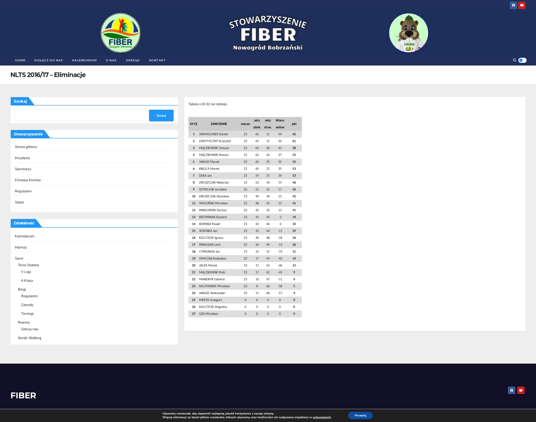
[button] (514, 60)
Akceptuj (360, 415)
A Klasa (27, 280)
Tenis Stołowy (28, 265)
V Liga (26, 272)
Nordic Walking (29, 338)
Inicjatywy (22, 158)
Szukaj (20, 101)
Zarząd (133, 60)
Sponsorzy (23, 169)
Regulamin (23, 191)
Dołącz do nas (48, 60)
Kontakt (157, 60)
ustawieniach (322, 417)
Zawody (27, 305)
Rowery (24, 322)
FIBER (23, 395)
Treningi (27, 313)
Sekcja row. (30, 329)
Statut (19, 202)
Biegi (22, 289)
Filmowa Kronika (28, 180)
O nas (111, 60)
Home (20, 60)
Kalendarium (84, 60)
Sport (19, 258)
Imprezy (21, 247)
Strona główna (26, 147)
